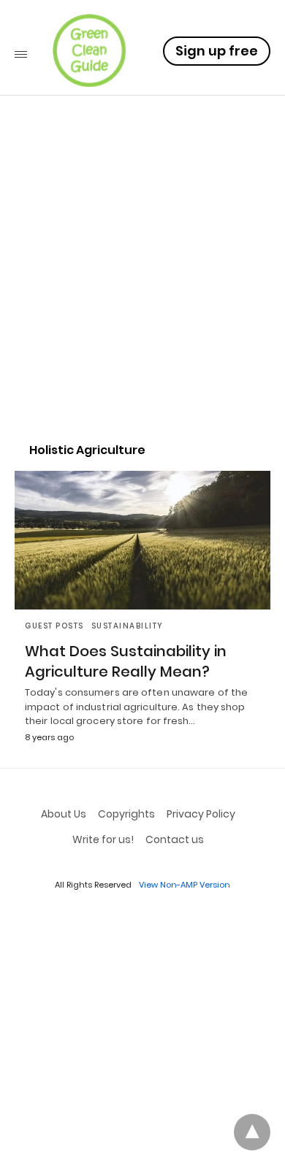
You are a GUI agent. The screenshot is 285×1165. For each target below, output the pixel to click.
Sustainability (127, 625)
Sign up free (216, 51)
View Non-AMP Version (184, 885)
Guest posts (54, 625)
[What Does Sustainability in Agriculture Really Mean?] (142, 540)
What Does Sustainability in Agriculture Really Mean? (126, 661)
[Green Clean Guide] (89, 50)
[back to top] (252, 1132)
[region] (142, 303)
